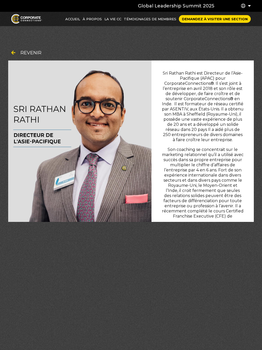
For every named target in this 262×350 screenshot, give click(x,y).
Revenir (30, 52)
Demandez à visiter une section (215, 19)
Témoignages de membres (150, 19)
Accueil (72, 19)
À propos (92, 19)
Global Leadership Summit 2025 (176, 6)
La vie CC (112, 19)
